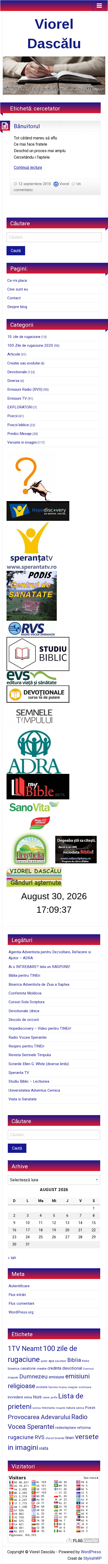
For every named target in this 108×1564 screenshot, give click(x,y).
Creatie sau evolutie (23, 363)
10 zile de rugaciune (23, 336)
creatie (41, 1368)
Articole (13, 354)
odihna (80, 1408)
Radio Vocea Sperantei (27, 1037)
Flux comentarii (21, 1303)
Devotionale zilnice (24, 1011)
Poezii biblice (18, 425)
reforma (84, 1427)
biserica (13, 1368)
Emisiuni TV (17, 398)
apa (51, 1361)
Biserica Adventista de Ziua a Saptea (39, 984)
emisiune (56, 1377)
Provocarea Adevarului (39, 1417)
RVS (39, 1437)
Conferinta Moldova (25, 993)
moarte (60, 1408)
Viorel (64, 184)
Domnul (88, 1368)
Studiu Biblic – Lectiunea (29, 1081)
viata (43, 1448)
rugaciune (21, 1437)
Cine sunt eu (17, 289)
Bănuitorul (27, 126)
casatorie (28, 1368)
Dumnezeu (33, 1376)
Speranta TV (19, 1072)
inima (28, 1397)
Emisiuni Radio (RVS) (24, 389)
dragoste (13, 1377)
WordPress (91, 1552)
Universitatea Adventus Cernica (34, 1090)
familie (53, 1387)
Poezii (12, 416)
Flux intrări (17, 1294)
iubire (46, 1397)
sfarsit (49, 1438)
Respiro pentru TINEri (26, 1046)
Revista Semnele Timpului (30, 1055)
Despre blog (17, 307)
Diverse (13, 380)
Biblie (85, 1361)
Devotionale (17, 372)
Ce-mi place (17, 280)
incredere (15, 1397)
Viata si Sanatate (23, 1099)
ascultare (60, 1361)
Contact (14, 298)
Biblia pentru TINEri (24, 975)
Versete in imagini (22, 442)
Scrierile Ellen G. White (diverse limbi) (39, 1064)
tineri (69, 1437)
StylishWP (92, 1558)
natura (70, 1408)
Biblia (74, 1360)
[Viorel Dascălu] (54, 75)
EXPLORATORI (19, 407)
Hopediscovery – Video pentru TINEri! (40, 1028)
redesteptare (65, 1428)
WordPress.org (21, 1312)
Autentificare (19, 1286)
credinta (54, 1368)
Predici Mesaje (19, 433)
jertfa (54, 1397)
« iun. (12, 1257)
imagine (73, 1387)
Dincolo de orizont (24, 1019)
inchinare (85, 1387)
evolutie (41, 1387)
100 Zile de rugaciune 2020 (30, 345)
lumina (36, 1408)
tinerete (59, 1438)
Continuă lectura (28, 167)
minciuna (48, 1408)
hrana (63, 1387)
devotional (72, 1368)
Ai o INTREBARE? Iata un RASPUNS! (39, 966)
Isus (37, 1397)
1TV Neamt (25, 1349)
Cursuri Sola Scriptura (26, 1002)
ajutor (44, 1361)
